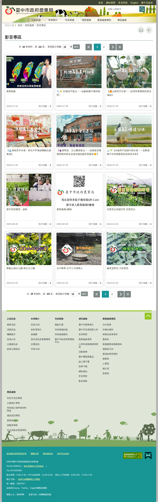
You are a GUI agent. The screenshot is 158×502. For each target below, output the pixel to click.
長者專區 (83, 334)
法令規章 (107, 324)
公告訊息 (36, 20)
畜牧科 (106, 339)
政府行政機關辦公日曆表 (29, 479)
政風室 (106, 373)
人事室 (106, 363)
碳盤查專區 (12, 425)
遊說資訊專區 (13, 415)
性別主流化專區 (14, 398)
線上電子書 (84, 361)
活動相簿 (83, 352)
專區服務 (122, 20)
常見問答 (123, 2)
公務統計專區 (13, 403)
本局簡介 (53, 20)
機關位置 (35, 453)
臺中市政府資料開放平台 (64, 340)
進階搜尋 (151, 9)
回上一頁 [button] (149, 30)
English (134, 2)
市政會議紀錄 (61, 329)
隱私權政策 (48, 453)
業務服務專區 (104, 20)
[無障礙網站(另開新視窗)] (132, 455)
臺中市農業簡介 (86, 324)
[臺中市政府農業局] (50, 11)
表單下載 (83, 366)
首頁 (100, 2)
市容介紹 (35, 349)
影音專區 (41, 25)
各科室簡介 (36, 329)
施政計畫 (59, 324)
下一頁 (112, 47)
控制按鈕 (148, 316)
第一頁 (88, 47)
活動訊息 (11, 329)
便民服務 (86, 20)
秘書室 (106, 358)
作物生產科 (108, 329)
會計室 (106, 368)
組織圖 (34, 334)
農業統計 (11, 420)
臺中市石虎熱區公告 (88, 329)
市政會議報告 (61, 334)
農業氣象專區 (85, 339)
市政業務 (69, 20)
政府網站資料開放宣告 (16, 453)
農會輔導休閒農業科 (112, 344)
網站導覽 (110, 2)
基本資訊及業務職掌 (40, 339)
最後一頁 (119, 47)
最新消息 (11, 324)
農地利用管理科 (110, 354)
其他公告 (11, 339)
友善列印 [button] (141, 30)
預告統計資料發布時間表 (16, 409)
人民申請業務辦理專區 (88, 345)
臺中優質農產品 (86, 356)
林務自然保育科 (110, 334)
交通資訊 (35, 344)
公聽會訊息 (12, 344)
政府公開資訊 (13, 349)
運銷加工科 (108, 349)
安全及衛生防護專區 (16, 430)
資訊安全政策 (63, 453)
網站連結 (83, 371)
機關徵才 (11, 334)
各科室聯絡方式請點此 (34, 466)
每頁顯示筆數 (54, 47)
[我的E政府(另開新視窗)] (148, 455)
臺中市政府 (147, 2)
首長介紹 (35, 324)
